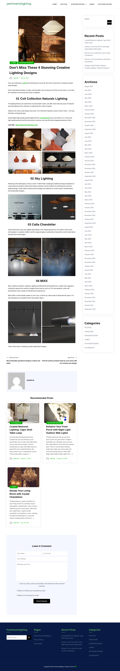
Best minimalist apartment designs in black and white (23, 362)
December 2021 (90, 297)
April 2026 (88, 102)
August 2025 (89, 133)
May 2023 (88, 239)
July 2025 (88, 137)
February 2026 (89, 110)
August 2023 (89, 227)
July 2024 (88, 184)
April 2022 (88, 282)
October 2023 (89, 219)
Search (87, 19)
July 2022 (88, 274)
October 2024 (89, 172)
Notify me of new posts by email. (28, 595)
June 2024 (88, 188)
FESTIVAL (64, 4)
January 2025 (89, 160)
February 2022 (89, 289)
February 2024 (89, 203)
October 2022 (89, 266)
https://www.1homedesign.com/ (27, 125)
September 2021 (90, 309)
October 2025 (89, 125)
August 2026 (89, 86)
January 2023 (89, 254)
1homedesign (45, 118)
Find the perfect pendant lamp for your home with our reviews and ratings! (59, 362)
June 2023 (88, 235)
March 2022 (88, 286)
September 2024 (90, 176)
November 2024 (90, 168)
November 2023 (90, 215)
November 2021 (90, 301)
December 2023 (90, 211)
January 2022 (89, 293)
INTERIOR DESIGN (77, 4)
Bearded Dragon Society (75, 666)
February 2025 (89, 157)
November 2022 (90, 262)
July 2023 (88, 231)
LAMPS (91, 4)
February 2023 (89, 250)
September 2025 (90, 129)
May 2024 (88, 192)
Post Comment (41, 601)
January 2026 (89, 114)
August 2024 (89, 180)
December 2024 (90, 164)
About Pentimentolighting (42, 636)
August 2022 (89, 270)
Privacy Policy (39, 639)
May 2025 (88, 145)
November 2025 (90, 121)
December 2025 (90, 117)
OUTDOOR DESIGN (105, 4)
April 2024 (88, 196)
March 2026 (88, 106)
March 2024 (88, 200)
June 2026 (88, 94)
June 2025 (88, 141)
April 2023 (88, 243)
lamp (25, 83)
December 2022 (90, 258)
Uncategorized (16, 423)
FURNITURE (89, 331)
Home (54, 4)
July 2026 (88, 90)
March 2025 (88, 153)
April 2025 (88, 149)
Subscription (38, 643)
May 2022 (88, 278)
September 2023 (90, 223)
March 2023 (88, 246)
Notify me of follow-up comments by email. (31, 590)
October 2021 (89, 305)
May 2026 (88, 98)
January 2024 (89, 207)
